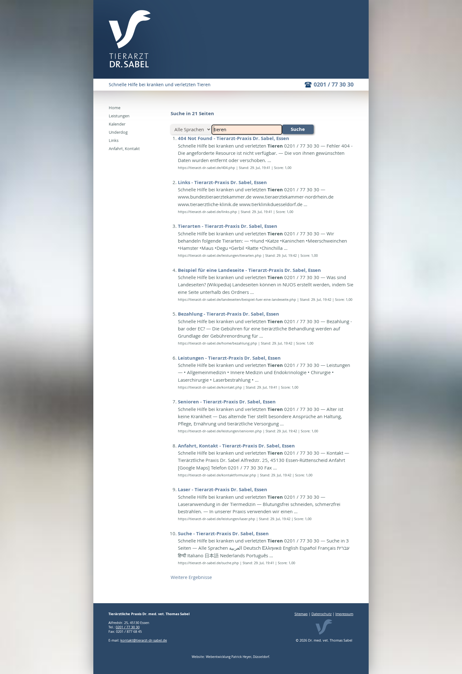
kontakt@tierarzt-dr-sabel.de (143, 640)
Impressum (344, 613)
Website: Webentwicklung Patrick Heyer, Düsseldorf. (231, 657)
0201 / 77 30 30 (334, 84)
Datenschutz (321, 613)
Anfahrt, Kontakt (124, 148)
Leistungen (119, 116)
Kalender (117, 124)
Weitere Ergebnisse (191, 577)
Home (114, 107)
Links (113, 140)
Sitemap (301, 613)
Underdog (118, 132)
